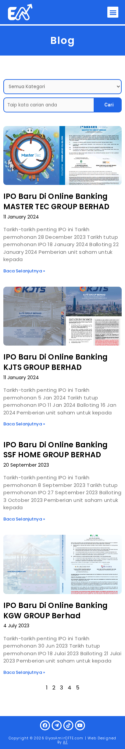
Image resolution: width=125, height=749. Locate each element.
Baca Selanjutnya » (24, 271)
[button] (112, 12)
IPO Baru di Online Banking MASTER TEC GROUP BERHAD (56, 201)
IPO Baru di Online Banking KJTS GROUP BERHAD (55, 362)
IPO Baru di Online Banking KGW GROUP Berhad (55, 610)
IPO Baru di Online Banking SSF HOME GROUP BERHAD (55, 450)
